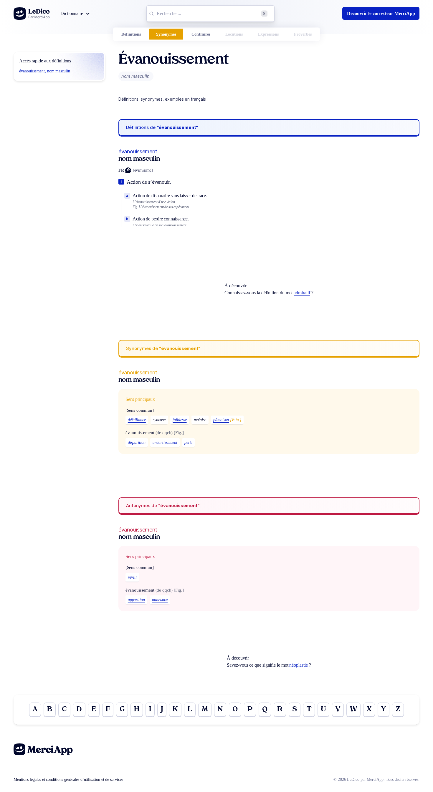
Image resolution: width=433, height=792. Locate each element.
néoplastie (298, 665)
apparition (136, 599)
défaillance (137, 420)
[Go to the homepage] (32, 13)
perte (188, 442)
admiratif (302, 292)
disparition (137, 442)
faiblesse (179, 420)
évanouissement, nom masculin (44, 71)
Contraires (200, 34)
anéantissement (165, 442)
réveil (132, 577)
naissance (160, 599)
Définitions (131, 34)
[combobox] (210, 13)
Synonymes (166, 34)
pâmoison (221, 420)
